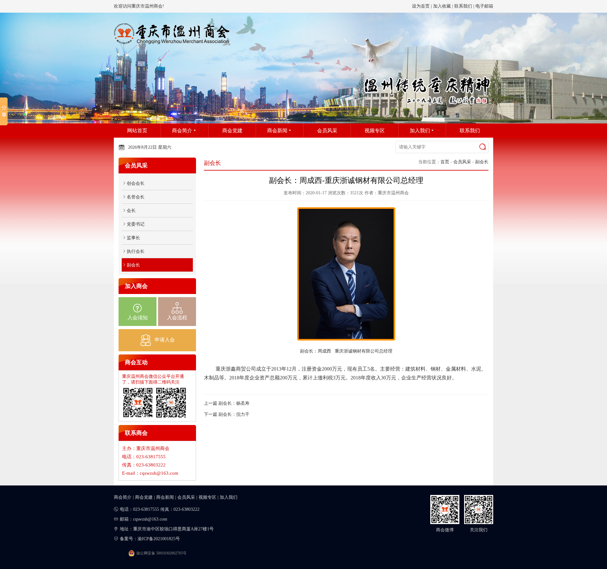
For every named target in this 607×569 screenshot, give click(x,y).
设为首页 (421, 6)
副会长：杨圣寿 (233, 403)
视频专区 (207, 497)
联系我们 (463, 6)
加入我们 (228, 497)
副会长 (481, 161)
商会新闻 (165, 497)
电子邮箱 (484, 6)
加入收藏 (442, 6)
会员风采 (462, 161)
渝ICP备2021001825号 (159, 538)
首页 (444, 161)
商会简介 (123, 497)
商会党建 (144, 497)
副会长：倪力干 (233, 414)
